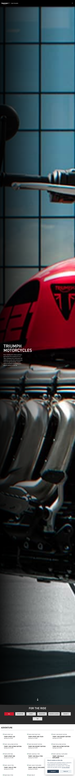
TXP (37, 719)
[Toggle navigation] (72, 3)
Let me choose (66, 767)
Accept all (53, 771)
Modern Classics (54, 714)
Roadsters (42, 714)
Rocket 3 (66, 714)
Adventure (20, 714)
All (9, 714)
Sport (31, 714)
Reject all (66, 771)
